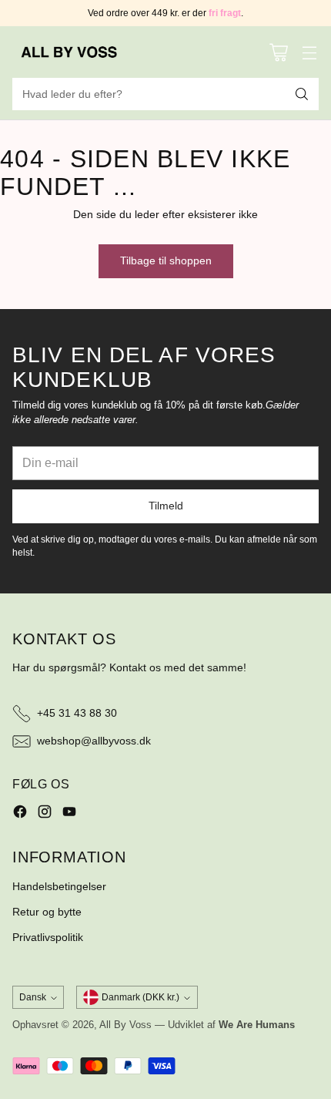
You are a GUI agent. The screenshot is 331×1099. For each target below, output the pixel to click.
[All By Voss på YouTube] (69, 813)
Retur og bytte (47, 912)
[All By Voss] (70, 51)
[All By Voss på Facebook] (20, 813)
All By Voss (125, 1025)
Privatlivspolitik (47, 937)
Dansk (32, 997)
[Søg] (302, 94)
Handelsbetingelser (59, 886)
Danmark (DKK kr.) (140, 997)
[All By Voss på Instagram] (44, 813)
